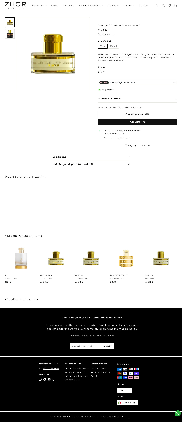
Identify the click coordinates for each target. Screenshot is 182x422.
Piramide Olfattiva (109, 98)
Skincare (127, 5)
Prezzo (102, 67)
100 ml (113, 46)
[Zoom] (53, 53)
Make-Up (112, 5)
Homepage (103, 25)
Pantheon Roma (130, 25)
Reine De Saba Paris (100, 372)
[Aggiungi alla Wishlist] (36, 254)
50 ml (102, 46)
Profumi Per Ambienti (90, 5)
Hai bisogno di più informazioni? (73, 164)
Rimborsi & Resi (72, 380)
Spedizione (118, 107)
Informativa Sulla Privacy (77, 368)
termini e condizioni (106, 335)
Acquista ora (137, 122)
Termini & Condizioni (75, 372)
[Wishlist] (169, 5)
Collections (116, 25)
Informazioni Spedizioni (76, 376)
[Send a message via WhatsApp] (178, 413)
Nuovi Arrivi (38, 5)
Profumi (68, 5)
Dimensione (104, 41)
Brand (54, 5)
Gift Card (143, 5)
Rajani (94, 376)
